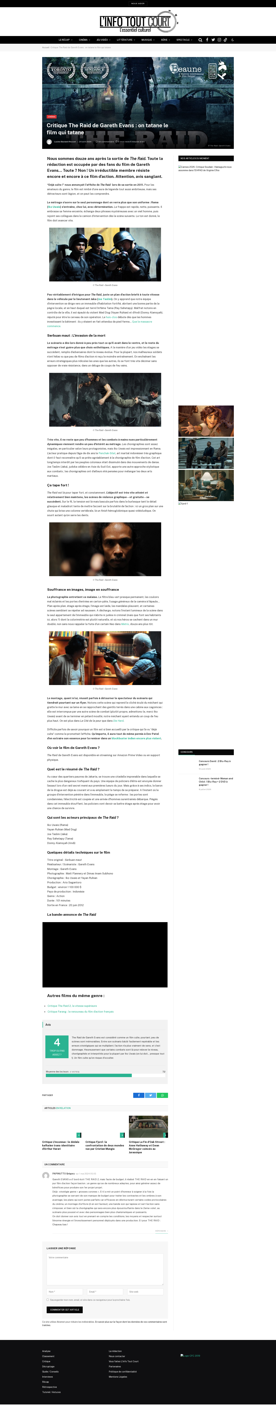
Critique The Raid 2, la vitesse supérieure (72, 1005)
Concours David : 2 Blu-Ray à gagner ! (215, 763)
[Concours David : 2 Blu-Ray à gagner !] (187, 765)
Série (164, 40)
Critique (46, 1361)
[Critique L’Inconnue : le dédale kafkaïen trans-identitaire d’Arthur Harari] (61, 1127)
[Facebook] (31, 166)
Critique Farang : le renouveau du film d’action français (81, 1011)
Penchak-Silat (107, 453)
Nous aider (138, 3)
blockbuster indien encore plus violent (136, 738)
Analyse (46, 1351)
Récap (45, 1382)
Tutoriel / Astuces (51, 1392)
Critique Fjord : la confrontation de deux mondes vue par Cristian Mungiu (104, 1145)
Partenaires (115, 1366)
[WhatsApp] (31, 182)
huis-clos (111, 317)
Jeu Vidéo (102, 40)
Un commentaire (106, 142)
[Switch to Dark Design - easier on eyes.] (232, 40)
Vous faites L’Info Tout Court (124, 1361)
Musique (147, 40)
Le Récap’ (64, 40)
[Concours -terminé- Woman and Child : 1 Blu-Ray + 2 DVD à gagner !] (187, 783)
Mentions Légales (118, 1376)
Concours (187, 752)
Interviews (47, 1376)
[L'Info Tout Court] (138, 21)
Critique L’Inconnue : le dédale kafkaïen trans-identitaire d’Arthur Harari (60, 1145)
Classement (48, 1356)
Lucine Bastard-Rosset (65, 142)
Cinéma (83, 40)
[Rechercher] (200, 40)
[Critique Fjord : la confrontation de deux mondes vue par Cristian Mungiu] (105, 1127)
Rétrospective (49, 1387)
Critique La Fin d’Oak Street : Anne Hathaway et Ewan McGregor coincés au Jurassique (147, 1147)
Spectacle (183, 40)
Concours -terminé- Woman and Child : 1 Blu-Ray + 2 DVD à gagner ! (216, 781)
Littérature (124, 40)
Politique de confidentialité (123, 1371)
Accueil (45, 47)
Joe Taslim (104, 299)
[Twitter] (31, 174)
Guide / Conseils (50, 1371)
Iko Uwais (54, 206)
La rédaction (115, 1351)
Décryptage (48, 1366)
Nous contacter (117, 1356)
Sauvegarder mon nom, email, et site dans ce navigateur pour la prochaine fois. (90, 1300)
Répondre (160, 1231)
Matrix (125, 624)
